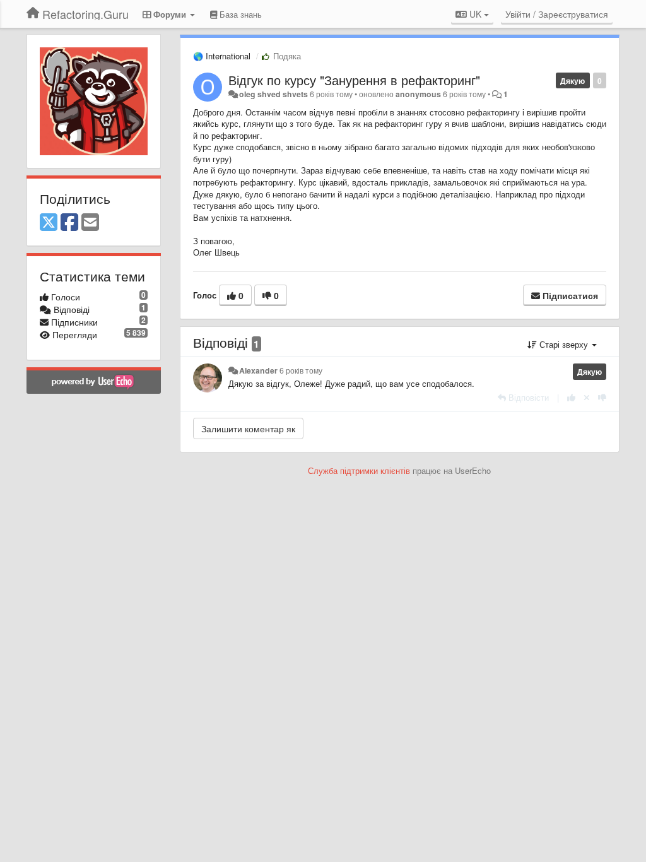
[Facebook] (69, 222)
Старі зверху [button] (563, 344)
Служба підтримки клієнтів (359, 470)
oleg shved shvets (273, 94)
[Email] (90, 222)
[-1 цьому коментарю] (602, 397)
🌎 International (221, 56)
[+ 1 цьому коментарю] (571, 397)
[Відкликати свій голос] (587, 397)
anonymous (418, 94)
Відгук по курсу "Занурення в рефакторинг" (354, 80)
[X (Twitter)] (48, 222)
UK (475, 14)
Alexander (258, 370)
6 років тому (300, 370)
